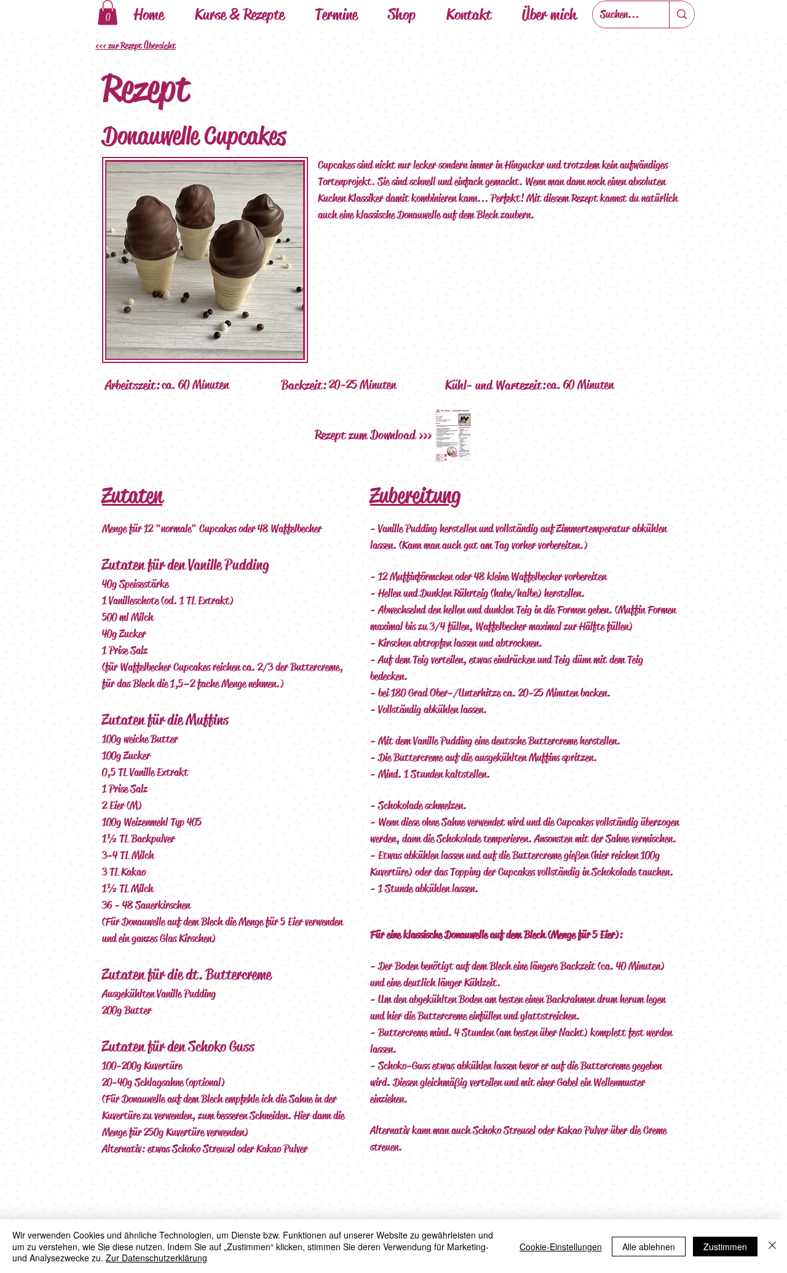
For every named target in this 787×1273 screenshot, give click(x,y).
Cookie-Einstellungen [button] (561, 1246)
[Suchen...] (681, 14)
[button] (107, 12)
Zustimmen (725, 1246)
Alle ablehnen (648, 1246)
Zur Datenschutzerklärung (156, 1257)
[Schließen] (772, 1246)
